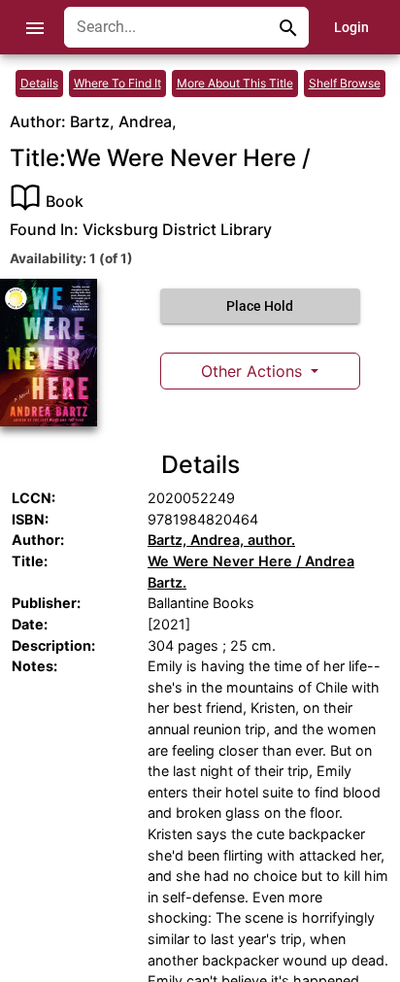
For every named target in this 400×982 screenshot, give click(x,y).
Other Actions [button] (254, 371)
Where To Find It (117, 83)
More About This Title (235, 83)
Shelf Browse (345, 83)
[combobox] (172, 27)
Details (39, 83)
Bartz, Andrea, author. (221, 539)
